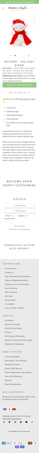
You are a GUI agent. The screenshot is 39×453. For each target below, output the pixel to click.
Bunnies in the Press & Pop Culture (18, 340)
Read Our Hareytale (12, 324)
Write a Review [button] (20, 206)
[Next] (29, 55)
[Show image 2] (17, 55)
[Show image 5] (24, 55)
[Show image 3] (19, 55)
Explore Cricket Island (13, 328)
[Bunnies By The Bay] (17, 8)
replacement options (20, 73)
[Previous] (10, 55)
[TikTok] (32, 422)
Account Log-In (10, 268)
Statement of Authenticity (14, 344)
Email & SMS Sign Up (13, 368)
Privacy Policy (10, 300)
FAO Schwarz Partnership (15, 336)
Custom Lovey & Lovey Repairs (17, 284)
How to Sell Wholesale (13, 376)
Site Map (8, 380)
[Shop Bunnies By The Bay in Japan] (9, 409)
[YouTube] (26, 422)
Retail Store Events (12, 365)
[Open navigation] (3, 8)
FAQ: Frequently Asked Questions (18, 276)
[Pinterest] (21, 422)
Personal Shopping (12, 357)
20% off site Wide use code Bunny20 (20, 2)
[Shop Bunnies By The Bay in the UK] (5, 409)
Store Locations (11, 292)
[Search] (28, 8)
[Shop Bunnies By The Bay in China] (14, 409)
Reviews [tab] (8, 216)
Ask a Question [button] (20, 211)
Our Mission (9, 320)
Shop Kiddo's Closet (27, 99)
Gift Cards (8, 296)
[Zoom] (34, 18)
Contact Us (9, 272)
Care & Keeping (11, 288)
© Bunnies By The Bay (19, 431)
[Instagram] (15, 422)
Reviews (8, 332)
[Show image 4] (21, 55)
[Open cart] (32, 8)
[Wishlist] (36, 8)
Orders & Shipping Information (16, 280)
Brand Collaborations (13, 384)
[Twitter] (9, 422)
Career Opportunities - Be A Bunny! (18, 372)
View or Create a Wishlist (14, 308)
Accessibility (9, 304)
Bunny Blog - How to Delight (16, 361)
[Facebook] (4, 422)
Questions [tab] (21, 216)
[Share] (34, 23)
